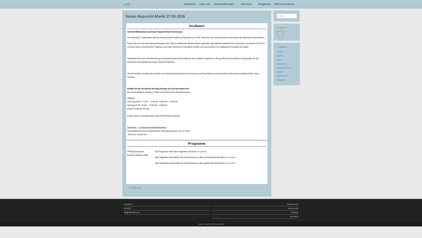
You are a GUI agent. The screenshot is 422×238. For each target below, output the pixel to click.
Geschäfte (230, 163)
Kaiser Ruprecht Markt (284, 68)
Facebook (128, 204)
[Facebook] (280, 34)
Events (279, 60)
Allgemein (280, 56)
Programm (202, 151)
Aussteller (231, 157)
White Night (281, 80)
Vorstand (294, 216)
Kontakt (127, 208)
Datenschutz (292, 204)
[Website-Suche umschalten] (298, 4)
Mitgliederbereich (132, 212)
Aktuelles (280, 52)
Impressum (293, 208)
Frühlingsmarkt (282, 64)
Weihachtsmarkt (282, 76)
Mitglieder (280, 72)
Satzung (294, 212)
